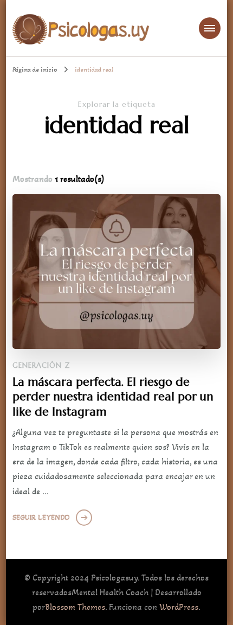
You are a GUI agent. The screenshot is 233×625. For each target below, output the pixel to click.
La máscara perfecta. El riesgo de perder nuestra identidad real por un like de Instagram (112, 396)
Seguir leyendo (40, 517)
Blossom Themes (75, 607)
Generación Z (41, 365)
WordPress (178, 607)
